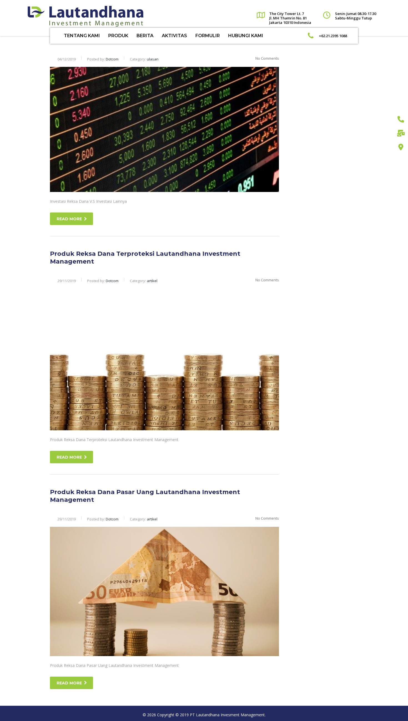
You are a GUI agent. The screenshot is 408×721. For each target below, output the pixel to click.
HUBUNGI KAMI (245, 35)
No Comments (267, 58)
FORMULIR (207, 35)
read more (69, 218)
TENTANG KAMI (82, 35)
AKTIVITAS (174, 35)
